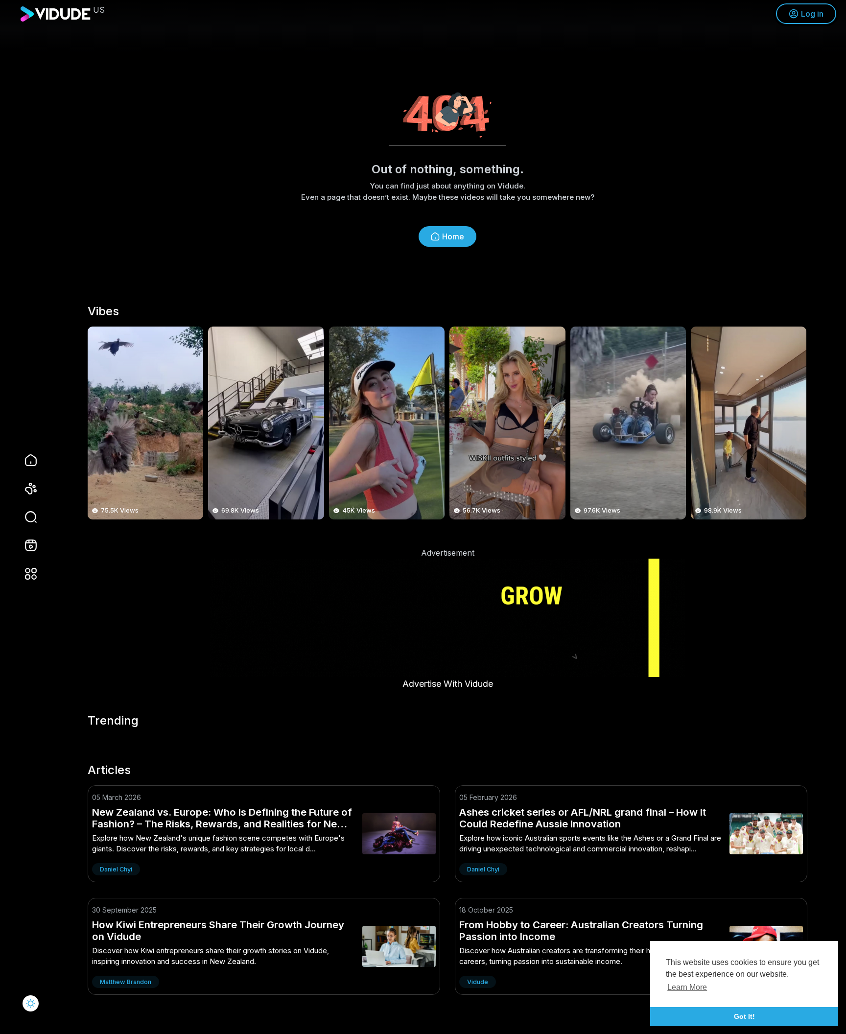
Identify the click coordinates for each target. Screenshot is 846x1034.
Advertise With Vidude (447, 684)
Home (453, 236)
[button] (24, 517)
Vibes (103, 311)
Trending (113, 721)
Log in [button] (812, 14)
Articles (109, 770)
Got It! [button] (744, 1016)
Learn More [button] (687, 987)
